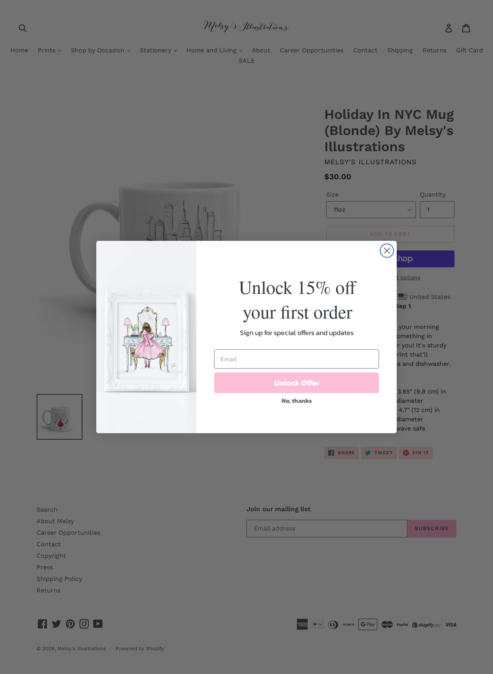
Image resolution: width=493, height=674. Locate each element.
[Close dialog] (387, 250)
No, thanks (297, 400)
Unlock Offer (296, 383)
